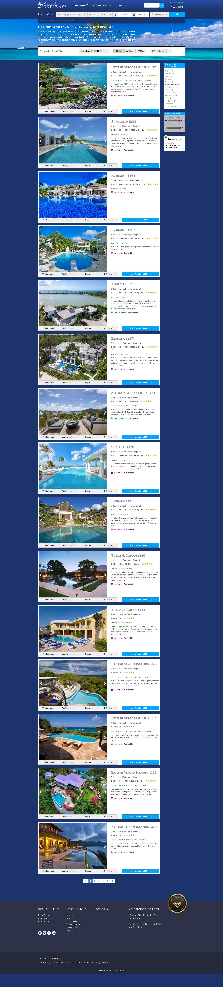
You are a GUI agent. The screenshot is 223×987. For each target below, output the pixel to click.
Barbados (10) (170, 93)
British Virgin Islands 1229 (134, 827)
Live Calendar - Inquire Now (125, 312)
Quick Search (79, 5)
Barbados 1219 (122, 501)
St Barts (105, 34)
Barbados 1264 (123, 176)
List (120, 51)
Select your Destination (71, 14)
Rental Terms (43, 915)
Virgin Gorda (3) (171, 87)
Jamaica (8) (169, 82)
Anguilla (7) (169, 71)
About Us (70, 915)
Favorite (108, 111)
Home (42, 21)
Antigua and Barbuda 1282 (133, 393)
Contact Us (122, 5)
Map (142, 51)
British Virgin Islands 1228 (134, 773)
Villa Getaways (118, 31)
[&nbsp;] (106, 51)
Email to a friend (68, 111)
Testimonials (72, 921)
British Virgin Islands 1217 (133, 67)
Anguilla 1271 (122, 284)
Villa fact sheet (48, 111)
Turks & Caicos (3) (171, 95)
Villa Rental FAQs (73, 924)
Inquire (88, 111)
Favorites (175, 7)
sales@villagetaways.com (100, 962)
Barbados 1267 (123, 230)
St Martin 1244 (123, 122)
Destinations (98, 5)
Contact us (168, 143)
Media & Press (73, 927)
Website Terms (44, 918)
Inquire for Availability (123, 95)
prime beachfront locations (57, 34)
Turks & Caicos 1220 (128, 556)
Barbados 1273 (123, 339)
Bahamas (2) (169, 74)
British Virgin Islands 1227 (133, 718)
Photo (131, 51)
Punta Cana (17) (170, 104)
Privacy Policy (43, 921)
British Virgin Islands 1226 (134, 664)
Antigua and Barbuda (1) (173, 106)
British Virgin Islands (172, 84)
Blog (112, 5)
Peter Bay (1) (170, 101)
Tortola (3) (170, 90)
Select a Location (101, 14)
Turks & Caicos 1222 (128, 610)
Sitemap (70, 931)
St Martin (117, 34)
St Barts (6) (169, 76)
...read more (42, 42)
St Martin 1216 (123, 447)
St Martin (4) (169, 79)
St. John (168, 98)
